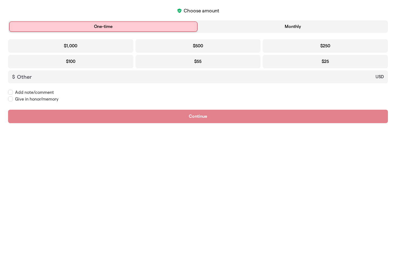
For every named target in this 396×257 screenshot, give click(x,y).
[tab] (103, 26)
